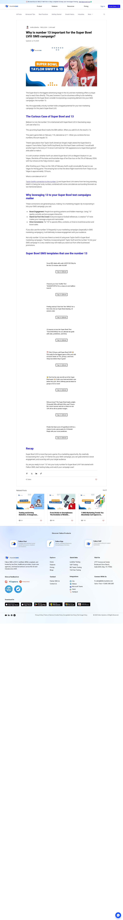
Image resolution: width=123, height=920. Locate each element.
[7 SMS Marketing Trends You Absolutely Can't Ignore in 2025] (93, 501)
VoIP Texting (74, 564)
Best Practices (43, 14)
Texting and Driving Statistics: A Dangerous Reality (28, 514)
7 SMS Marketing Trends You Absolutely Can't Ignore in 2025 (92, 514)
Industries (81, 14)
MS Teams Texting (76, 567)
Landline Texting (75, 562)
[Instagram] (14, 615)
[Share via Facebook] (27, 473)
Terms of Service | (49, 615)
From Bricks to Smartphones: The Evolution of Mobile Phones (61, 514)
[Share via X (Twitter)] (31, 473)
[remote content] (61, 266)
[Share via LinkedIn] (36, 473)
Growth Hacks (69, 14)
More (89, 14)
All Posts (19, 14)
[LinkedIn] (9, 615)
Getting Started (56, 14)
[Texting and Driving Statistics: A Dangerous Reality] (30, 501)
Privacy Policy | (39, 615)
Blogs (51, 570)
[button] (39, 6)
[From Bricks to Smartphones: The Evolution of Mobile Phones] (61, 501)
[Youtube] (6, 615)
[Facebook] (12, 615)
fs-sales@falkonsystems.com (103, 581)
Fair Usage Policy (82, 615)
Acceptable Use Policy (70, 615)
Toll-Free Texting (75, 570)
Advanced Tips (30, 14)
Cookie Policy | (59, 615)
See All (105, 490)
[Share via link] (41, 473)
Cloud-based (97, 543)
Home (52, 562)
